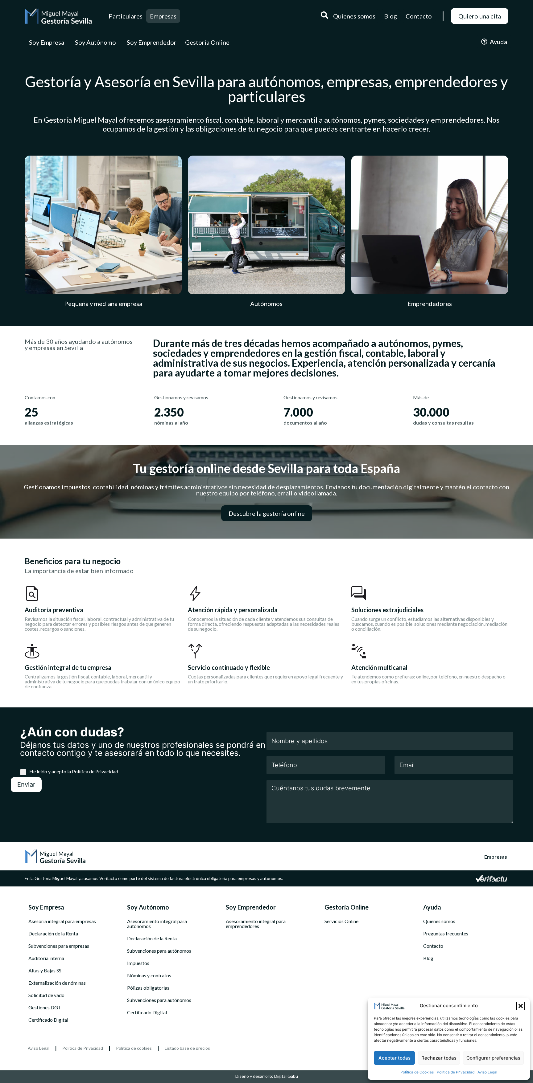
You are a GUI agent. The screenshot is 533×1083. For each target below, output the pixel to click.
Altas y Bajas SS (44, 970)
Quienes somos (439, 921)
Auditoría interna (46, 958)
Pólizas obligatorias (148, 987)
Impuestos (138, 963)
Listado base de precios (187, 1048)
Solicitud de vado (46, 995)
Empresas (163, 16)
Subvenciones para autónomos (159, 950)
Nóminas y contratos (149, 975)
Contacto (433, 945)
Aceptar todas (394, 1058)
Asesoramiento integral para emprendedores (256, 924)
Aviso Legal (487, 1072)
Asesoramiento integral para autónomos (157, 924)
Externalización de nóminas (57, 982)
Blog (428, 958)
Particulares (126, 16)
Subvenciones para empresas (58, 945)
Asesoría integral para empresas (62, 921)
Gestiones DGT (44, 1007)
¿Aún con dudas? (72, 732)
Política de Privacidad (455, 1072)
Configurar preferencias (493, 1058)
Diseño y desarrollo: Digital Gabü (266, 1076)
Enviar (26, 784)
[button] (521, 1006)
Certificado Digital (48, 1019)
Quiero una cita (479, 16)
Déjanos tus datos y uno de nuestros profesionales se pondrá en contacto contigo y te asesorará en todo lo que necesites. (142, 749)
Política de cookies (134, 1048)
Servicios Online (341, 921)
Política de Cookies (417, 1072)
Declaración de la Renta (53, 933)
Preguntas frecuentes (445, 933)
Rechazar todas (439, 1058)
